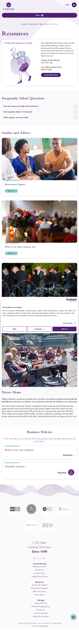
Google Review (56, 623)
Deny (14, 329)
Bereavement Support (39, 588)
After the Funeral (39, 591)
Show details (67, 323)
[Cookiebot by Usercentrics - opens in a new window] (68, 299)
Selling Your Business (41, 616)
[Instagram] (40, 558)
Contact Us (40, 610)
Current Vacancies (41, 613)
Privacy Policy (32, 623)
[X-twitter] (37, 558)
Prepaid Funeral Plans (39, 576)
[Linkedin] (43, 558)
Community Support (39, 585)
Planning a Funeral (39, 566)
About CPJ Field (41, 603)
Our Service (39, 570)
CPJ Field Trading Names (40, 606)
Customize (38, 329)
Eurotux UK (44, 626)
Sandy (42, 24)
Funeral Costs (39, 573)
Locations (24, 24)
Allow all (64, 329)
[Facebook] (34, 558)
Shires (47, 24)
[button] (74, 4)
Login (67, 4)
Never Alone (39, 595)
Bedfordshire (33, 24)
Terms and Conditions (44, 623)
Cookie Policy (22, 623)
